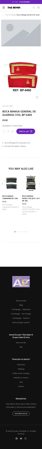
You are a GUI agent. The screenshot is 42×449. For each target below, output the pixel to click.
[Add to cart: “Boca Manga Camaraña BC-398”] (17, 190)
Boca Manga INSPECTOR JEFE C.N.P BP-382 (31, 198)
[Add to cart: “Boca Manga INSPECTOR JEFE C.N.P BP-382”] (37, 190)
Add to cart (24, 131)
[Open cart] (38, 7)
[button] (2, 184)
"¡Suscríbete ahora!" (21, 414)
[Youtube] (21, 438)
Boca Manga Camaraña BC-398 (10, 197)
